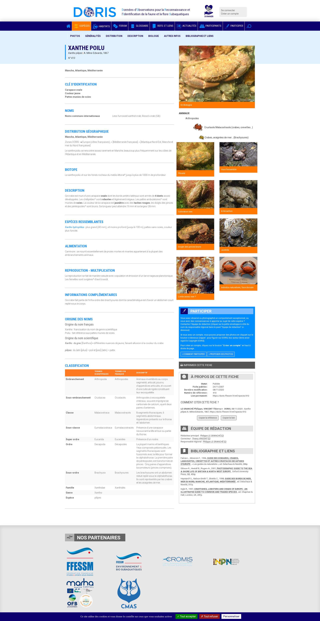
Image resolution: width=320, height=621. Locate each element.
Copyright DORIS (196, 341)
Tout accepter (187, 616)
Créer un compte (230, 13)
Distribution (114, 36)
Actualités (189, 25)
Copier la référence (208, 417)
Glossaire (142, 25)
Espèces (84, 25)
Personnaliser (231, 616)
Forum (122, 25)
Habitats (104, 26)
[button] (249, 26)
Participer (236, 25)
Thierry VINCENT (200, 438)
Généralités (93, 36)
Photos (75, 36)
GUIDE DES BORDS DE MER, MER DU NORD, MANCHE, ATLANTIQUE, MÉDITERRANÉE (216, 480)
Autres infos (172, 36)
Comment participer (194, 354)
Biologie (153, 36)
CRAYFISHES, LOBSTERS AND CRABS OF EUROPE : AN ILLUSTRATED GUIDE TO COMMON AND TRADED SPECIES (214, 490)
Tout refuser (210, 616)
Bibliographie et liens (200, 36)
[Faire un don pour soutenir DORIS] (208, 12)
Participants (213, 25)
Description (135, 36)
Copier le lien (229, 417)
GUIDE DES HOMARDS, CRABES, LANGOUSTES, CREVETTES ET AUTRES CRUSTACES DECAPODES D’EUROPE (212, 461)
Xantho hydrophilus (74, 227)
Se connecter (228, 10)
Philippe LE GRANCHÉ (210, 435)
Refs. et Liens (165, 25)
